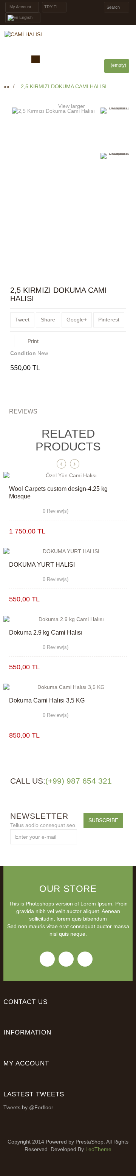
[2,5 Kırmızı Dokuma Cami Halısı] (115, 129)
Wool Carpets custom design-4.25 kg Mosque (58, 493)
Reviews (23, 411)
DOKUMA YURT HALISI (42, 564)
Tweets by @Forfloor (28, 1107)
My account (26, 1063)
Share (48, 320)
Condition (23, 353)
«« (6, 86)
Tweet (22, 320)
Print (33, 341)
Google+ (76, 320)
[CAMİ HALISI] (68, 34)
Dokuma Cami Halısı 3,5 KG (47, 700)
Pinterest (108, 320)
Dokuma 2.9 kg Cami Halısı (45, 632)
